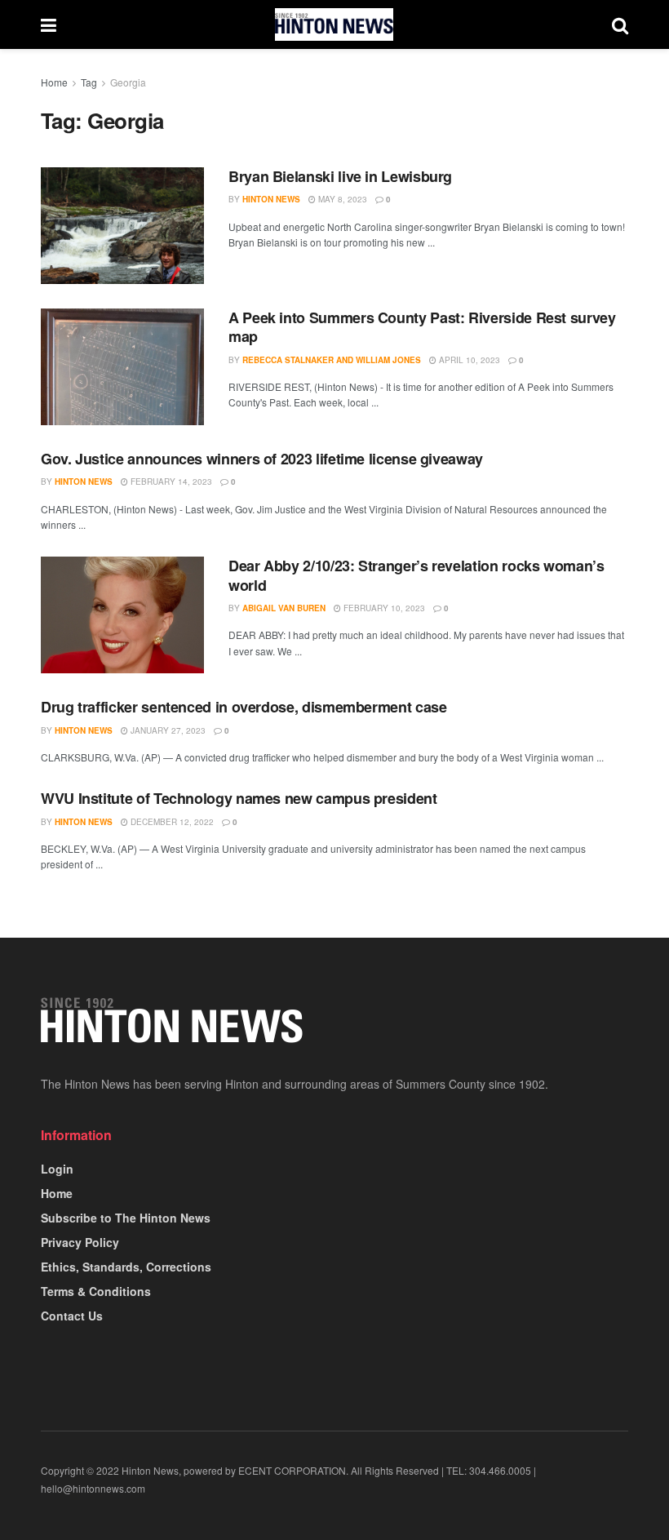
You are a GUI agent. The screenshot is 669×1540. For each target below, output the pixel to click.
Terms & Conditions (96, 1291)
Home (54, 82)
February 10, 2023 (383, 608)
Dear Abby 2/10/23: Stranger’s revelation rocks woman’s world (416, 575)
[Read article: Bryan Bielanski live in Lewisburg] (122, 225)
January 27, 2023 (167, 730)
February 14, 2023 (170, 481)
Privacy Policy (80, 1242)
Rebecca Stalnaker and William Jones (331, 360)
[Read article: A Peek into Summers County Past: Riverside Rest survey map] (122, 366)
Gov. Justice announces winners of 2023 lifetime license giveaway (262, 458)
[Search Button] (620, 24)
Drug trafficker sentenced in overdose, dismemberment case (243, 706)
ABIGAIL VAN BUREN (284, 608)
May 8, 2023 (341, 199)
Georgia (128, 82)
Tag (89, 82)
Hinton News (271, 199)
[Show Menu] (48, 24)
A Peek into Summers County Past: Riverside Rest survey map (422, 327)
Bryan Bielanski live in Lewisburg (340, 176)
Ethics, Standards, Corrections (126, 1266)
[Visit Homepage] (334, 24)
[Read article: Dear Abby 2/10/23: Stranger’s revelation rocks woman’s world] (122, 615)
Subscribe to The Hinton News (125, 1217)
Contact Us (72, 1315)
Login (57, 1169)
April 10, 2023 (468, 360)
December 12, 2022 (171, 822)
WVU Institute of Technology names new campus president (239, 798)
